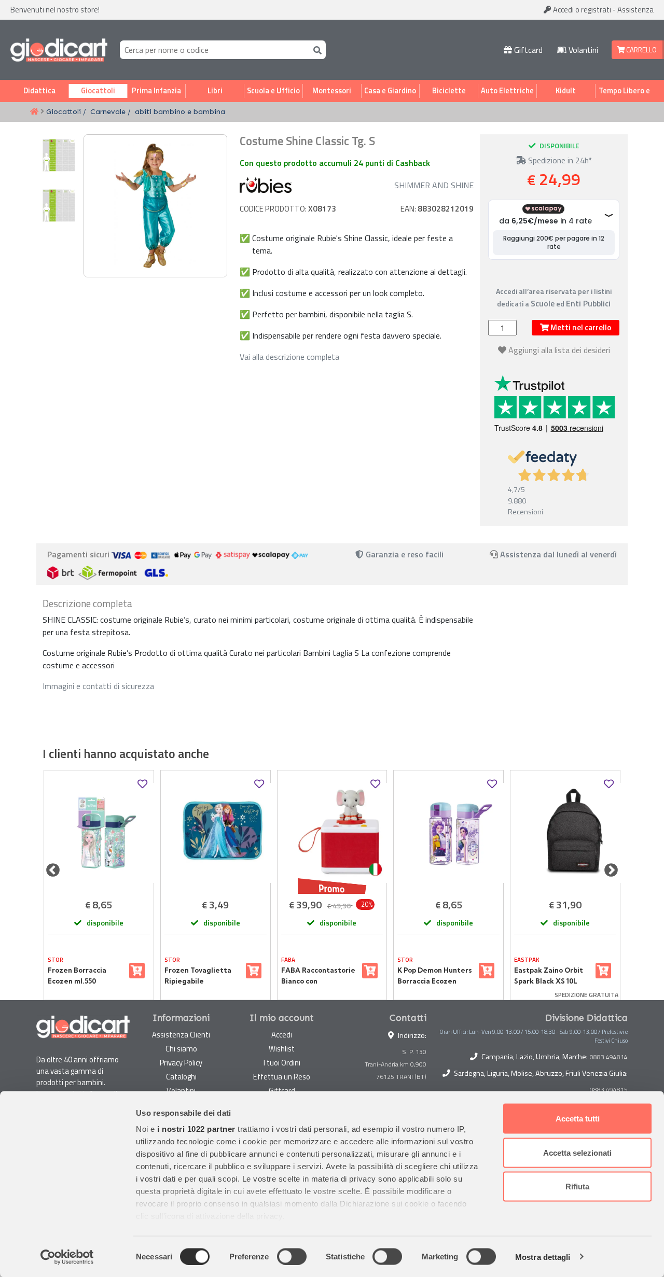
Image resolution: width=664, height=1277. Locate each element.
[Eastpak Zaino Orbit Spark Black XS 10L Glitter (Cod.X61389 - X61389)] (565, 833)
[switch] (292, 1256)
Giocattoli (98, 90)
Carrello (641, 50)
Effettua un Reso (281, 1077)
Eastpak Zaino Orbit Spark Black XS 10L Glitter (548, 976)
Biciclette (449, 90)
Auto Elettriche (507, 90)
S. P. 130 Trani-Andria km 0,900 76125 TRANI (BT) (395, 1064)
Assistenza (635, 10)
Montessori (331, 90)
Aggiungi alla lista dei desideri (559, 350)
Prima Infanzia (156, 90)
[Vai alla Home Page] (34, 112)
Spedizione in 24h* (559, 160)
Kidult (566, 90)
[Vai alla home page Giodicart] (58, 50)
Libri (215, 90)
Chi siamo (181, 1049)
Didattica (39, 90)
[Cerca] (315, 49)
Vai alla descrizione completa (289, 356)
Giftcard (527, 50)
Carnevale (108, 111)
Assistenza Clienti (181, 1035)
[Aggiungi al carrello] (137, 970)
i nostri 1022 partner (196, 1129)
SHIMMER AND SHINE (434, 185)
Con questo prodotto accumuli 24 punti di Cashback (335, 163)
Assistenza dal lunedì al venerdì (558, 554)
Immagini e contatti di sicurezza (98, 686)
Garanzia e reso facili (404, 554)
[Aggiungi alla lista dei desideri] (142, 784)
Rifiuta (577, 1186)
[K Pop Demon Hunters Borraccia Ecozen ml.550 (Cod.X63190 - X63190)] (448, 833)
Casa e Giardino (390, 90)
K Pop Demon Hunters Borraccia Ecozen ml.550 (434, 976)
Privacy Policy (181, 1063)
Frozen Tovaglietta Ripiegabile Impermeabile (197, 976)
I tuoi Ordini (282, 1063)
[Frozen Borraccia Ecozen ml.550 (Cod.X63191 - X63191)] (99, 833)
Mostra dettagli (543, 1256)
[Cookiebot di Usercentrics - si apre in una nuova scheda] (67, 1257)
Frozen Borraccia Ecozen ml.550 (77, 975)
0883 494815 (609, 1089)
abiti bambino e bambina (180, 111)
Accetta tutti (578, 1118)
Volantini (582, 50)
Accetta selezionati (577, 1152)
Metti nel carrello (580, 327)
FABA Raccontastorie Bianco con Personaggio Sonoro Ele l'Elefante (318, 976)
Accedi (581, 10)
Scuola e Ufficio (273, 90)
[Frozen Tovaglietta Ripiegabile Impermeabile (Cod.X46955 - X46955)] (215, 833)
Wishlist (282, 1049)
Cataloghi (181, 1077)
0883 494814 (609, 1057)
